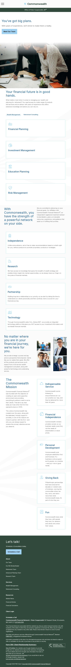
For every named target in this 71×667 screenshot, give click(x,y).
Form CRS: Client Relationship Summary (21, 645)
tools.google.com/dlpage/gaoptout (16, 659)
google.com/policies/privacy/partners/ (17, 655)
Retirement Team (11, 569)
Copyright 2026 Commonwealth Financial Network (36, 664)
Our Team (9, 562)
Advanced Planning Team (13, 573)
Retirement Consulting (12, 589)
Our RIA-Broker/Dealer (12, 566)
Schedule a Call (14, 552)
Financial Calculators (12, 605)
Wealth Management (12, 585)
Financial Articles (11, 602)
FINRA (7, 636)
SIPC (11, 636)
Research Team (10, 576)
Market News (10, 598)
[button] (8, 559)
